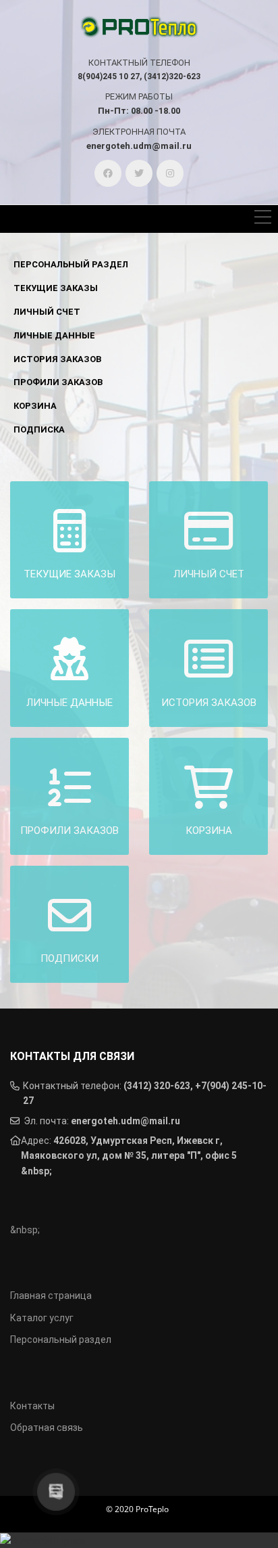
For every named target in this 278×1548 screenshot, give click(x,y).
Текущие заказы (55, 288)
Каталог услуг (42, 1317)
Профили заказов (58, 382)
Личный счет (46, 312)
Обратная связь (46, 1427)
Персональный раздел (70, 264)
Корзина (35, 406)
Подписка (39, 429)
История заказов (57, 359)
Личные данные (54, 335)
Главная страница (51, 1295)
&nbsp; (36, 1171)
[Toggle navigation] (262, 219)
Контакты (32, 1405)
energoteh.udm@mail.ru (125, 1120)
